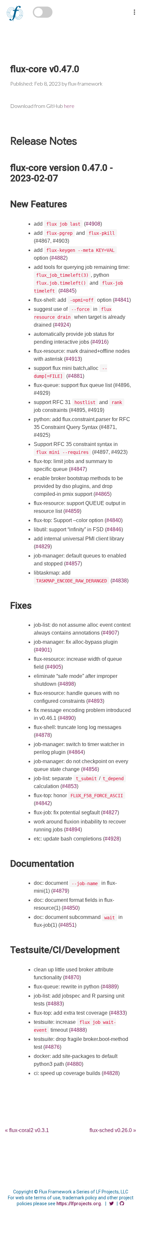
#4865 (102, 494)
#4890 (66, 718)
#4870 (72, 977)
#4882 (58, 258)
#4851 (67, 925)
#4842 (42, 803)
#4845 (67, 291)
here (69, 106)
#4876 (52, 1047)
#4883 (55, 1003)
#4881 (75, 376)
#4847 (77, 469)
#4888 (77, 1030)
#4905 (54, 667)
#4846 (114, 529)
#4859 (72, 511)
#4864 (76, 752)
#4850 (70, 908)
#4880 (74, 1064)
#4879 (60, 891)
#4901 (42, 650)
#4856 (90, 769)
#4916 (99, 342)
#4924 (61, 325)
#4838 (119, 580)
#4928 (112, 839)
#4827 (110, 812)
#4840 (113, 520)
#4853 (69, 786)
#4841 (121, 300)
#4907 (110, 633)
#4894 (73, 829)
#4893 (95, 701)
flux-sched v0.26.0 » (113, 1130)
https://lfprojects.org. (79, 1203)
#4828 (110, 1073)
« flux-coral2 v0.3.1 (27, 1130)
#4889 (109, 986)
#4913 (73, 359)
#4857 (73, 563)
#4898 (66, 684)
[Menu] (134, 8)
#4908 (93, 224)
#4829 (42, 546)
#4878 (42, 735)
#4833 (118, 1013)
